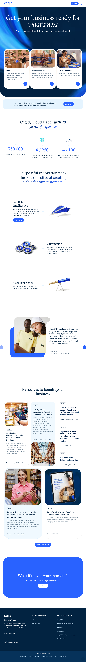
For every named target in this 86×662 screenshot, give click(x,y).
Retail (32, 620)
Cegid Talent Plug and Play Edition (66, 635)
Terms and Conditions (33, 656)
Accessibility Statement (46, 656)
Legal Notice (23, 656)
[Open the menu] (80, 3)
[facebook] (21, 636)
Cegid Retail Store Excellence (65, 623)
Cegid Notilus (61, 638)
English (44, 659)
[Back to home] (8, 3)
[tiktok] (17, 636)
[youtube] (9, 636)
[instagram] (13, 636)
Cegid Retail (60, 620)
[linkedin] (5, 636)
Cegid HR (60, 627)
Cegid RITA (60, 631)
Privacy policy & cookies (60, 656)
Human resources (35, 623)
